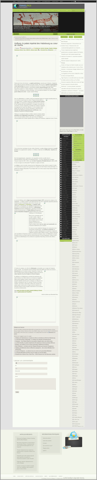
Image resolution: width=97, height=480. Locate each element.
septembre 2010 (65, 175)
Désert (75, 336)
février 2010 (64, 191)
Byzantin (76, 210)
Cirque (75, 415)
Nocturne (76, 297)
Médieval (76, 221)
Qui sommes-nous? (46, 1)
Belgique (76, 358)
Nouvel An (76, 280)
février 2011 (64, 164)
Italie (75, 393)
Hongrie (75, 386)
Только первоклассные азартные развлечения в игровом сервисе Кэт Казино (72, 51)
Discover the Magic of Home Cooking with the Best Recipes (72, 40)
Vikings (75, 325)
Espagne (75, 369)
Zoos (75, 260)
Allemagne (76, 354)
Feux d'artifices (77, 290)
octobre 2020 (64, 145)
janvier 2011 (64, 167)
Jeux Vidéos (76, 293)
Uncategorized (63, 10)
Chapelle (27, 38)
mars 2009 (64, 215)
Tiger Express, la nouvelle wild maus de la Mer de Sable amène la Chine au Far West (72, 79)
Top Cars (82, 478)
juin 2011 (64, 156)
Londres (75, 382)
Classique (76, 212)
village (75, 234)
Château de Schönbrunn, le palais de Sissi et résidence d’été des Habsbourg (35, 337)
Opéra (75, 192)
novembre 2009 (65, 197)
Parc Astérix (76, 258)
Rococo (75, 227)
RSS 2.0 (19, 332)
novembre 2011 (65, 149)
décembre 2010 (65, 169)
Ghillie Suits (76, 478)
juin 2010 (64, 182)
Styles (75, 201)
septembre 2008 (65, 228)
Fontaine (76, 168)
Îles (74, 332)
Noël (75, 277)
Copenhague (28, 204)
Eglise (75, 184)
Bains (75, 164)
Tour (75, 232)
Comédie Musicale (78, 417)
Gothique (31, 38)
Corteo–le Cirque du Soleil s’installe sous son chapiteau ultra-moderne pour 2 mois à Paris (72, 66)
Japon (75, 395)
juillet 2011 (64, 153)
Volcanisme (76, 349)
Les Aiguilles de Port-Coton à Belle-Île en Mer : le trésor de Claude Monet (72, 74)
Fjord (75, 341)
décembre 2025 (65, 138)
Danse (75, 288)
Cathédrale (76, 177)
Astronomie (76, 266)
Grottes (75, 345)
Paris (75, 378)
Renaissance (76, 225)
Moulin (75, 190)
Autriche (21, 38)
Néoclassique (76, 223)
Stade (75, 199)
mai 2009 (64, 210)
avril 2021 (64, 140)
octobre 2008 (64, 225)
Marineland (76, 240)
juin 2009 (64, 208)
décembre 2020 (65, 143)
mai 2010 (64, 184)
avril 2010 (64, 186)
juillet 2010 (64, 180)
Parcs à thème (77, 249)
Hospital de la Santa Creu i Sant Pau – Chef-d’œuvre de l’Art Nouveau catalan (35, 354)
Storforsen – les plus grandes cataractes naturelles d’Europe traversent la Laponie (71, 87)
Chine (75, 360)
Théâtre (56, 10)
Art (74, 264)
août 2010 (64, 177)
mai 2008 (64, 232)
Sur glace (76, 421)
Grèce (75, 384)
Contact (38, 1)
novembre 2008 (65, 223)
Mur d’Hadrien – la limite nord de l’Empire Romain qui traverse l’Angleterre (34, 346)
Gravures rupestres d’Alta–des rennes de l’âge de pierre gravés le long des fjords (32, 27)
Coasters (75, 245)
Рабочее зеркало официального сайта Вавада (70, 61)
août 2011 (64, 151)
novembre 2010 (65, 171)
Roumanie (76, 404)
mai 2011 (64, 158)
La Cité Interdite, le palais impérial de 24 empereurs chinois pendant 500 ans (35, 342)
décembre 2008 (65, 221)
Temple (75, 188)
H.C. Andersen (77, 317)
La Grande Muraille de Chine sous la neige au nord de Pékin (30, 352)
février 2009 (64, 217)
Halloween (76, 275)
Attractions (25, 10)
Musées (75, 247)
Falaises (75, 338)
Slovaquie (76, 406)
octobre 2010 (64, 173)
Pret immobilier (69, 478)
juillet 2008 (64, 230)
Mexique (76, 397)
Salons (75, 299)
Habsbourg (35, 38)
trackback (37, 332)
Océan (75, 347)
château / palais (48, 38)
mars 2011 (64, 162)
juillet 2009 (64, 206)
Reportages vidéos (78, 156)
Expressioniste (77, 216)
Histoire (39, 10)
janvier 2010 (64, 193)
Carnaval (76, 273)
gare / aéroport (77, 170)
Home (14, 1)
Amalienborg (21, 204)
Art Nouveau (76, 205)
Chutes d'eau (76, 334)
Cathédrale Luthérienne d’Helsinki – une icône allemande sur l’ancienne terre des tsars (72, 91)
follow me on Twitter (67, 447)
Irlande (75, 389)
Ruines (75, 197)
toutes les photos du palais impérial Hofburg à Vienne (29, 290)
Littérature (76, 295)
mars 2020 (64, 147)
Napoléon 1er (77, 321)
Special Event (77, 301)
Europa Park (76, 253)
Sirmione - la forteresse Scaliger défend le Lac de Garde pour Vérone (72, 70)
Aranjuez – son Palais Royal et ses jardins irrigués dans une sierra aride (34, 341)
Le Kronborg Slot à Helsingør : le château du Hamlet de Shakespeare (33, 339)
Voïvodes (76, 328)
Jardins (75, 173)
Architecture (16, 10)
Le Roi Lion (76, 419)
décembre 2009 (65, 195)
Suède (75, 408)
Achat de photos (21, 1)
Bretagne (76, 375)
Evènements (33, 10)
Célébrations (76, 269)
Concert (75, 286)
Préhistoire (76, 323)
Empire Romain (77, 314)
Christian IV (76, 310)
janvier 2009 (64, 219)
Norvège (75, 399)
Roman (75, 229)
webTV (61, 1)
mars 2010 (64, 188)
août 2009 (64, 204)
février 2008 (64, 236)
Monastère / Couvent (78, 186)
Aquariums (76, 238)
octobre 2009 (64, 199)
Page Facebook (77, 153)
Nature (45, 10)
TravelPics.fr (70, 477)
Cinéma (75, 282)
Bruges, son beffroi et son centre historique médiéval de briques (32, 344)
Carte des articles (31, 1)
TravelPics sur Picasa (78, 158)
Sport (75, 304)
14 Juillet (76, 271)
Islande (75, 391)
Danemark (76, 362)
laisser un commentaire (29, 332)
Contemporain (77, 214)
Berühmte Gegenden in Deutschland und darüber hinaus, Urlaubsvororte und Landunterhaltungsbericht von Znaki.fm (71, 45)
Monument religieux (78, 175)
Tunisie (75, 410)
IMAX (75, 284)
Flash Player (70, 131)
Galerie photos (77, 151)
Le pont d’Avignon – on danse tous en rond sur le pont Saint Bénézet (33, 350)
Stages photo (55, 1)
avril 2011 (64, 160)
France (75, 373)
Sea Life (75, 242)
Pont (75, 194)
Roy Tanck (76, 129)
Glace (75, 343)
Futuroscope (76, 256)
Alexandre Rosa (44, 50)
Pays (50, 10)
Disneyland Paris (77, 251)
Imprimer (51, 50)
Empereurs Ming (77, 312)
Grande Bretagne (77, 380)
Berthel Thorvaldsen (78, 308)
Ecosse (75, 367)
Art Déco (76, 203)
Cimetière (76, 181)
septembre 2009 (65, 201)
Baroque (24, 38)
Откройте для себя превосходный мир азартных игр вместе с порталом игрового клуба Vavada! (71, 56)
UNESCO (69, 10)
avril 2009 (64, 212)
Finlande (76, 371)
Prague (75, 402)
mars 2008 (64, 234)
